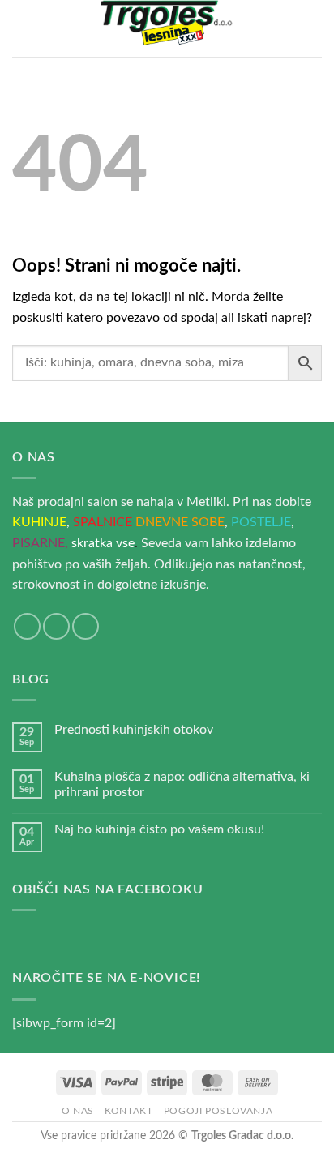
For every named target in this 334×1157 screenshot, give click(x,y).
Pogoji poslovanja (218, 1111)
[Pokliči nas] (85, 626)
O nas (78, 1111)
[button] (22, 28)
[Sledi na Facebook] (27, 626)
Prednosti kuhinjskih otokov (133, 729)
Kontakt (128, 1111)
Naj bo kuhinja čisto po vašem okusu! (159, 829)
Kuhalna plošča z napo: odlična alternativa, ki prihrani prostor (182, 784)
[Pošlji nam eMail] (56, 626)
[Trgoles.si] (167, 28)
